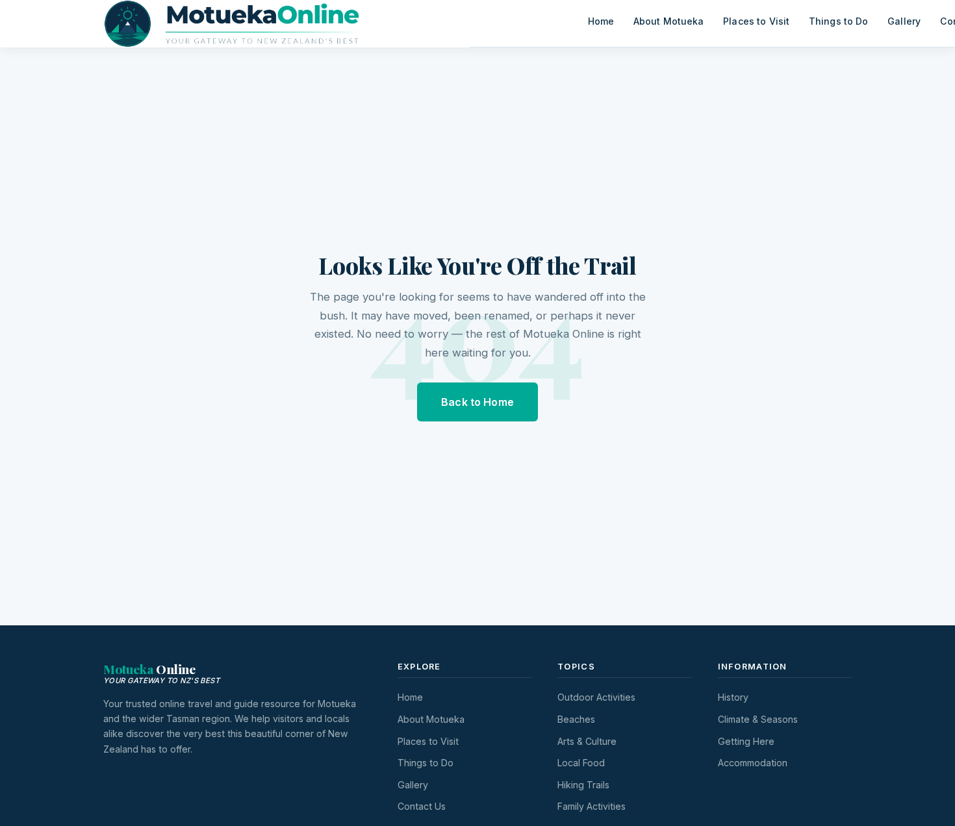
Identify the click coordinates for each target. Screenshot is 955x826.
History (733, 697)
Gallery (904, 21)
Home (601, 21)
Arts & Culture (587, 741)
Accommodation (752, 762)
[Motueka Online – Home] (341, 23)
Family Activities (591, 806)
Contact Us (422, 806)
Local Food (581, 762)
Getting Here (746, 741)
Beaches (576, 719)
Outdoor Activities (596, 697)
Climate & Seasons (758, 719)
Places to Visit (756, 21)
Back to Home (477, 401)
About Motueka (668, 21)
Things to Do (839, 21)
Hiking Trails (583, 784)
